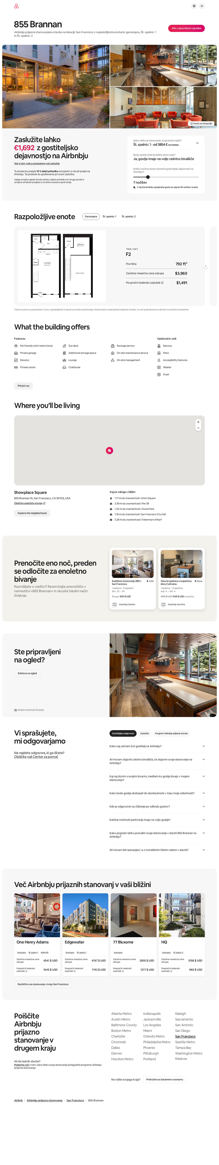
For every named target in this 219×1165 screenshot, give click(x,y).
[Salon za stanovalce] (163, 65)
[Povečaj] (198, 422)
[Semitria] (163, 604)
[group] (166, 164)
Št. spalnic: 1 (109, 216)
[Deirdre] (114, 604)
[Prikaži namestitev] (37, 934)
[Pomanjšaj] (198, 428)
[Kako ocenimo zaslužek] (162, 282)
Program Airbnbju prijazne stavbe (171, 733)
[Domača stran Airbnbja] (16, 6)
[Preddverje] (163, 107)
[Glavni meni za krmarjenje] (202, 6)
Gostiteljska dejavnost (123, 733)
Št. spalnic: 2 (129, 216)
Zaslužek (144, 733)
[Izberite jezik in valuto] (194, 6)
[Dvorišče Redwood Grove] (56, 86)
